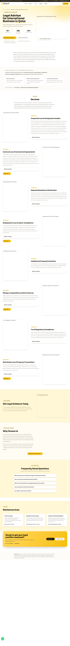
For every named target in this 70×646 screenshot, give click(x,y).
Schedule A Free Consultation (34, 453)
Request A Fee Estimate (23, 37)
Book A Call (66, 3)
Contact (45, 3)
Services (30, 3)
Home (26, 3)
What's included (36, 137)
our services (17, 87)
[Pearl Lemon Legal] (5, 4)
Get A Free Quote (59, 538)
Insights (40, 3)
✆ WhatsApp (16, 543)
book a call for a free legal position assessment (29, 87)
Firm (35, 3)
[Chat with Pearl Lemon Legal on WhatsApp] (2, 638)
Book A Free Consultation (9, 37)
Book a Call (6, 173)
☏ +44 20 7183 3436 (9, 543)
